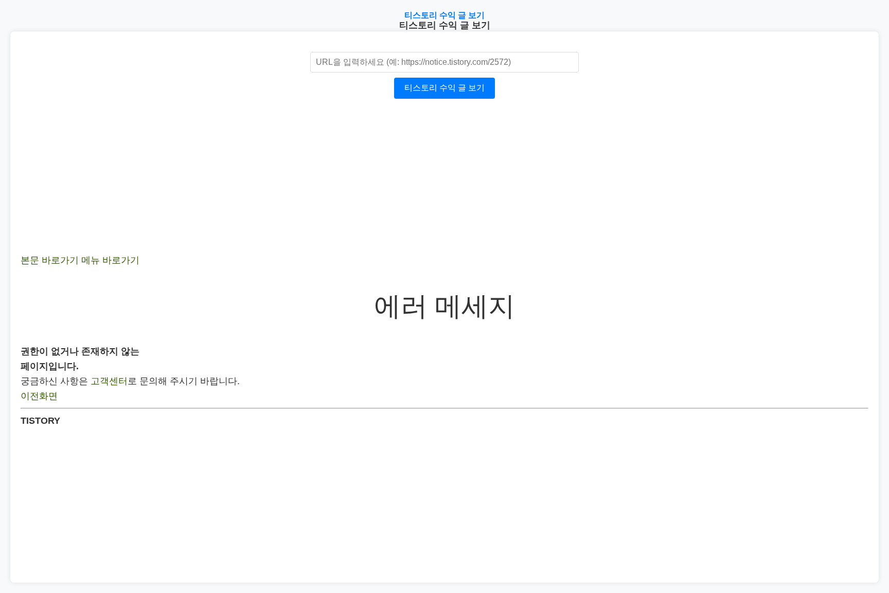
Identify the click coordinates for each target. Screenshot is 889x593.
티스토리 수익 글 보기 (444, 15)
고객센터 (109, 381)
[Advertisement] (329, 181)
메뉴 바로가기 (110, 260)
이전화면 (39, 396)
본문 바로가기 (50, 260)
